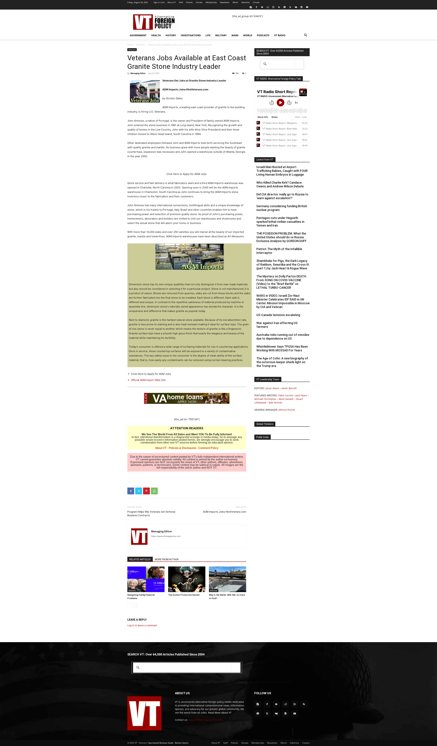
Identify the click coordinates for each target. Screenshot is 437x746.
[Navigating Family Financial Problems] (146, 579)
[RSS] (278, 7)
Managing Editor (138, 73)
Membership (211, 2)
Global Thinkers (264, 424)
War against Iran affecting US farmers (277, 324)
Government (138, 35)
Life (208, 35)
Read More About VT (219, 712)
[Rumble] (273, 7)
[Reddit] (267, 7)
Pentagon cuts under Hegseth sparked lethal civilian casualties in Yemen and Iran (280, 221)
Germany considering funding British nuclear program (281, 208)
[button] (305, 35)
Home (130, 44)
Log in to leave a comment (142, 625)
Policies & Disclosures (182, 448)
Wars (234, 35)
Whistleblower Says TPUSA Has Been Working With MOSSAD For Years (282, 348)
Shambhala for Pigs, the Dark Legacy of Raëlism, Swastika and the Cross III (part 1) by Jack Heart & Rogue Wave (282, 264)
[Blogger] (250, 7)
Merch (235, 2)
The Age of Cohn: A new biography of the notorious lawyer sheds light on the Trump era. (282, 362)
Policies (189, 2)
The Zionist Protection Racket (184, 595)
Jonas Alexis (272, 388)
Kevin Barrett (289, 388)
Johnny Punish (287, 409)
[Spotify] (284, 7)
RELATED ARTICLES (140, 559)
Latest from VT (264, 159)
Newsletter (224, 2)
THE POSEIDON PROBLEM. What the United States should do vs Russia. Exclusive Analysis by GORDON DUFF (281, 237)
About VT (171, 2)
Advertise (245, 2)
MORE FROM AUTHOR (167, 559)
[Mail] (262, 7)
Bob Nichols (275, 402)
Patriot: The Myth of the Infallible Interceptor (279, 251)
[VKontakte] (295, 7)
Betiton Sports (181, 742)
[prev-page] (129, 605)
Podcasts (263, 35)
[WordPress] (301, 7)
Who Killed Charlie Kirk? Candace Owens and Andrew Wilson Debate (280, 184)
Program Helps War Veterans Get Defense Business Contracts (151, 513)
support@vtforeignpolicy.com (205, 719)
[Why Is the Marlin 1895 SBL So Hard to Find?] (227, 579)
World (247, 35)
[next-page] (135, 605)
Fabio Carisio (285, 395)
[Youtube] (307, 7)
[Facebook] (256, 7)
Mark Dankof (286, 399)
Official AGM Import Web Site (148, 380)
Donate (199, 2)
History (171, 35)
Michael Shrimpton (265, 399)
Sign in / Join (159, 2)
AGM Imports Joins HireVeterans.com (224, 511)
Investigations (191, 35)
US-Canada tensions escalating (278, 315)
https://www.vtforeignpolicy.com (166, 536)
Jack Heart (301, 395)
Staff (181, 2)
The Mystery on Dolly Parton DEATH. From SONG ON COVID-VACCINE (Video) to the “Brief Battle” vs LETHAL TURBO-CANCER (281, 282)
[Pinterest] (146, 491)
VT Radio (279, 35)
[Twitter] (290, 7)
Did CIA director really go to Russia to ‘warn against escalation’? (282, 196)
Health (156, 35)
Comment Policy (208, 448)
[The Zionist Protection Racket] (186, 579)
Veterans (140, 44)
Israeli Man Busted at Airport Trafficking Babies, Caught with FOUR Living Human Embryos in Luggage (282, 170)
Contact (256, 2)
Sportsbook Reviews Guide (160, 742)
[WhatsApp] (154, 491)
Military (221, 35)
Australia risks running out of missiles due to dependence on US (282, 336)
